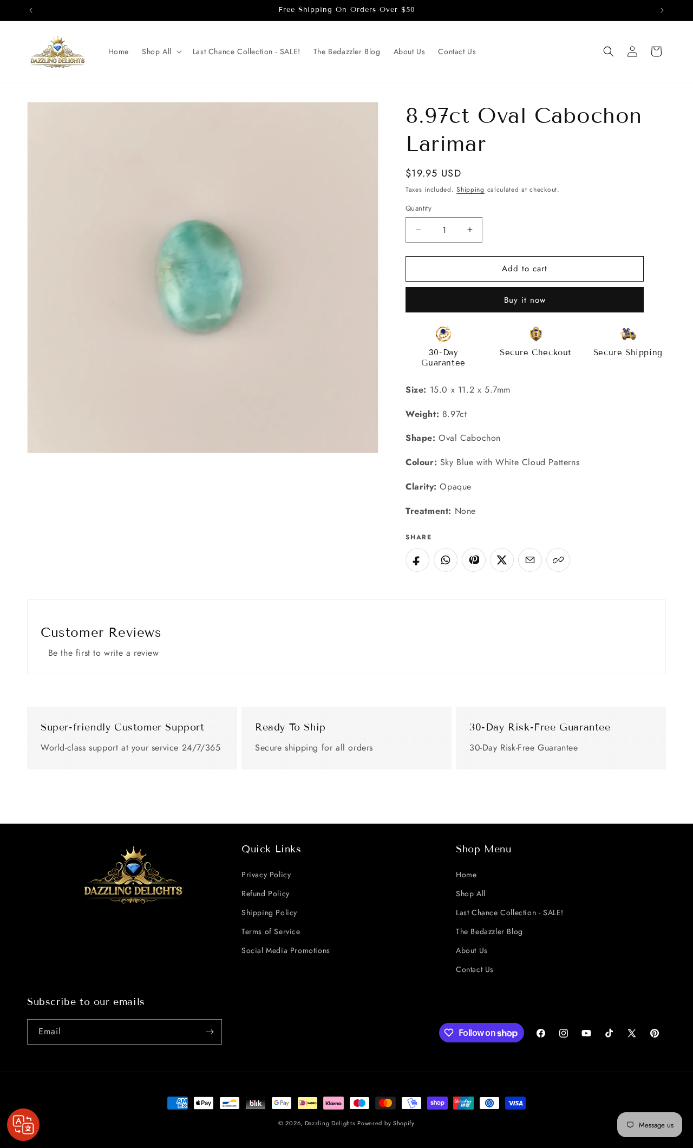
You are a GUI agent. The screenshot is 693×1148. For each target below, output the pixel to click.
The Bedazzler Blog (489, 931)
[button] (160, 51)
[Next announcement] (662, 10)
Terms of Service (270, 931)
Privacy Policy (266, 874)
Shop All (471, 893)
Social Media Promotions (285, 950)
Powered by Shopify (386, 1123)
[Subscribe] (209, 1032)
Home (466, 874)
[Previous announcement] (31, 10)
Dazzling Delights (330, 1123)
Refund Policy (265, 893)
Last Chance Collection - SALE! (510, 912)
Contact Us (475, 969)
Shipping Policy (269, 912)
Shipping (470, 189)
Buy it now (525, 300)
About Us (472, 950)
